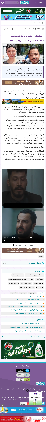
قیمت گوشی (39, 279)
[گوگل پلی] (23, 375)
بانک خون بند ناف (14, 283)
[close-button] (28, 390)
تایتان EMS (39, 287)
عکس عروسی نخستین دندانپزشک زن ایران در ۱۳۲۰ (29, 303)
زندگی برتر (9, 399)
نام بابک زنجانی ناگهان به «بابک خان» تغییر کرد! (29, 331)
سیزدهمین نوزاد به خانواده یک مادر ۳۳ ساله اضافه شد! (28, 296)
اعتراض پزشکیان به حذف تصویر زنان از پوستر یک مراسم (26, 327)
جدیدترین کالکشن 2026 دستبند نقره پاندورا (21, 279)
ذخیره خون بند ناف (17, 275)
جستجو (19, 397)
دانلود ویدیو (9, 245)
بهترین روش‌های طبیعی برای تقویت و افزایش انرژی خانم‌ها (26, 310)
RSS (4, 399)
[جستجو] (6, 2)
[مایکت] (23, 371)
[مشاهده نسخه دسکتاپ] (2, 3)
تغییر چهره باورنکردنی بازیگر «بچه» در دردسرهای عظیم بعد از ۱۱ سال (25, 307)
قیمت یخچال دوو (26, 283)
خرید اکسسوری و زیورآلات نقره (34, 275)
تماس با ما (6, 397)
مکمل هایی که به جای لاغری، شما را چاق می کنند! (29, 300)
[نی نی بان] (24, 2)
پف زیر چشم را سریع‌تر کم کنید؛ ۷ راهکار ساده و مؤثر (29, 313)
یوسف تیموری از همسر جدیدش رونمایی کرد (30, 323)
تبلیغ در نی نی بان (19, 399)
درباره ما (13, 397)
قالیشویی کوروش (38, 283)
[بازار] (23, 379)
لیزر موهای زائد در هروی (27, 287)
